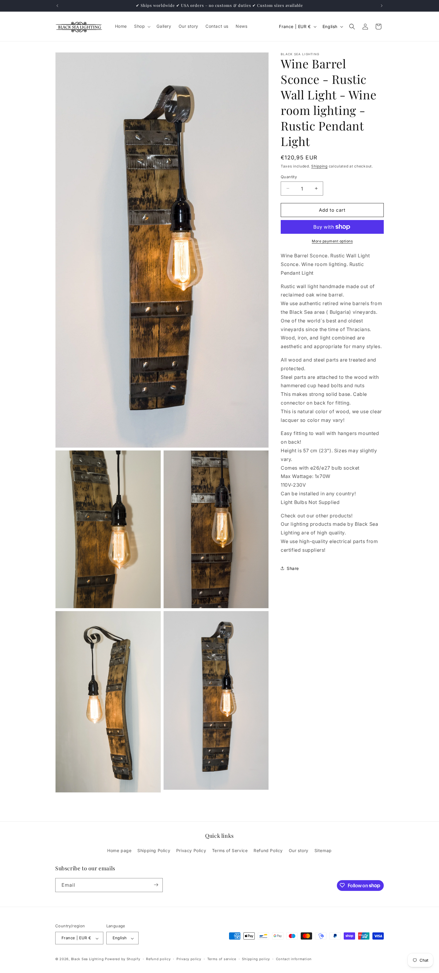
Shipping (319, 166)
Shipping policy (256, 959)
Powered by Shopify (122, 959)
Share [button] (293, 568)
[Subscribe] (155, 885)
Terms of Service (230, 850)
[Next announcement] (381, 5)
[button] (142, 26)
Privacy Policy (191, 850)
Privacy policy (188, 959)
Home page (119, 850)
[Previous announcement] (57, 5)
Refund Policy (268, 850)
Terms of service (221, 959)
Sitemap (323, 850)
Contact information (294, 959)
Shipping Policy (153, 850)
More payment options (332, 241)
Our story (298, 850)
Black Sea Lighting (87, 959)
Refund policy (158, 959)
